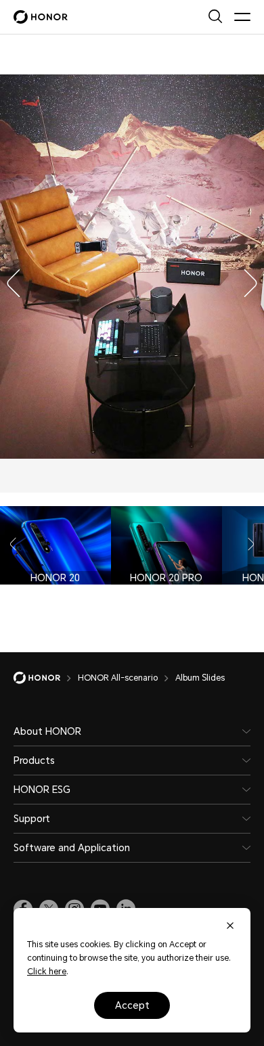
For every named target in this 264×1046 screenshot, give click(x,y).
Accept (132, 1005)
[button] (10, 280)
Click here (46, 971)
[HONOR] (46, 678)
